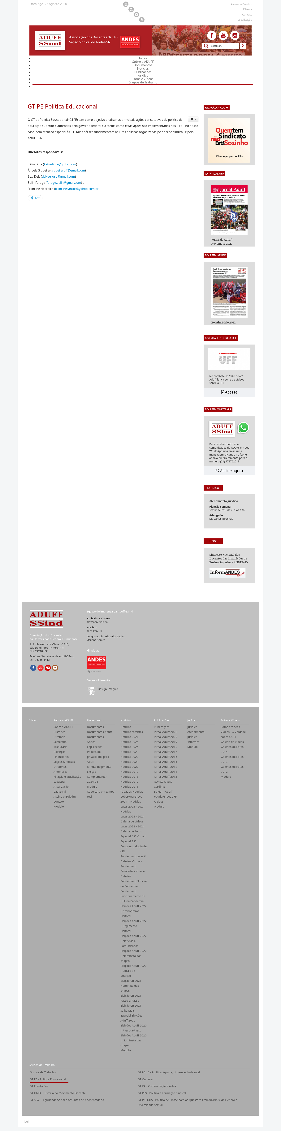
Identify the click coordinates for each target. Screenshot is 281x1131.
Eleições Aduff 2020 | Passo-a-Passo (133, 1027)
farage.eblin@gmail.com (64, 182)
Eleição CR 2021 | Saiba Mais (132, 1008)
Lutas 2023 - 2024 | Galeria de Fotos (133, 828)
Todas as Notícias (131, 791)
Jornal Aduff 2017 (165, 752)
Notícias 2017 (129, 781)
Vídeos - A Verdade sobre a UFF (233, 734)
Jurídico (192, 720)
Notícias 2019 (129, 771)
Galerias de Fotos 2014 (232, 749)
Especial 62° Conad (132, 836)
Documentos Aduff (99, 732)
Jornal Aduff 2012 (165, 766)
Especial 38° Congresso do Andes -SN (134, 846)
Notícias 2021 (129, 762)
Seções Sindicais (64, 762)
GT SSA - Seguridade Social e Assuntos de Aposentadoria (67, 1100)
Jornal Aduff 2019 (165, 742)
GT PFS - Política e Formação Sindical (162, 1093)
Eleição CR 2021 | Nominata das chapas (132, 985)
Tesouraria (60, 747)
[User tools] (193, 119)
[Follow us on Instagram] (234, 35)
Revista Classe (163, 781)
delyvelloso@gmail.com (58, 176)
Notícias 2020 (129, 766)
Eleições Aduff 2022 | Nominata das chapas (133, 956)
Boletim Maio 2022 (223, 322)
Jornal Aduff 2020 (165, 737)
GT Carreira (145, 1079)
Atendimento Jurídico (196, 734)
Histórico (59, 732)
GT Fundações (39, 1086)
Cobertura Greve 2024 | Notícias (131, 799)
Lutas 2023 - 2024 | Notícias (133, 808)
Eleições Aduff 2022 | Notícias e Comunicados (133, 941)
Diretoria (59, 737)
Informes (193, 742)
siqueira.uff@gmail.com (68, 170)
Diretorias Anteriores (60, 769)
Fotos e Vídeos (230, 720)
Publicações (161, 720)
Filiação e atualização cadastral (67, 779)
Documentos (95, 720)
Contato (59, 801)
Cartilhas (159, 786)
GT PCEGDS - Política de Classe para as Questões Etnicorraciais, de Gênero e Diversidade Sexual (187, 1102)
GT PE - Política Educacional (48, 1079)
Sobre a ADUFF (63, 720)
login (27, 1121)
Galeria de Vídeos (232, 742)
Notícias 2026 (129, 737)
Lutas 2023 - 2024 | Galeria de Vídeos (133, 818)
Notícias (125, 720)
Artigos (158, 801)
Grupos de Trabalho (42, 1065)
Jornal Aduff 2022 (165, 732)
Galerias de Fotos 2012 (232, 769)
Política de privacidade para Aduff (98, 757)
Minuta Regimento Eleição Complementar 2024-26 (99, 774)
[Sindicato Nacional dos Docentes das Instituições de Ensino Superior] (96, 662)
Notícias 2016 (129, 786)
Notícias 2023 (129, 752)
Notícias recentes (131, 732)
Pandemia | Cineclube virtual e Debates (132, 871)
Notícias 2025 (129, 742)
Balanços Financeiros (61, 754)
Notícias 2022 (129, 757)
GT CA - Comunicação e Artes (157, 1086)
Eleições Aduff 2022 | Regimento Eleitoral (133, 926)
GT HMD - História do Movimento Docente (58, 1093)
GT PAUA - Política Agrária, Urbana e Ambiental (169, 1072)
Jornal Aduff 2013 (165, 776)
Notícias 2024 (129, 747)
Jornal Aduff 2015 (165, 762)
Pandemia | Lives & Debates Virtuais (133, 858)
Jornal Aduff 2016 (165, 757)
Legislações (94, 747)
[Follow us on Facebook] (211, 35)
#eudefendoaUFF (165, 796)
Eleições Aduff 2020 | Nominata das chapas (133, 1040)
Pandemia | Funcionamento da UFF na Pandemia (132, 896)
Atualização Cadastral (61, 789)
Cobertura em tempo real (101, 794)
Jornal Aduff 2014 (165, 771)
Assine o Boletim (65, 796)
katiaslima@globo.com (60, 164)
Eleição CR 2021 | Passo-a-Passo (132, 998)
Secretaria (60, 742)
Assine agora (231, 470)
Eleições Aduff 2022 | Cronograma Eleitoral (133, 911)
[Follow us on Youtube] (223, 35)
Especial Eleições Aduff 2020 (131, 1017)
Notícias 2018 (129, 776)
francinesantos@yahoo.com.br (77, 189)
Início (32, 720)
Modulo (59, 806)
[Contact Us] (48, 668)
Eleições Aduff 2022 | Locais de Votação (133, 970)
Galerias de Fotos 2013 (232, 759)
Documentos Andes (95, 739)
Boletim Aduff (163, 791)
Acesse (230, 392)
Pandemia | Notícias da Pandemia (133, 883)
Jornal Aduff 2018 (165, 747)
